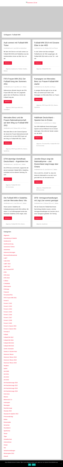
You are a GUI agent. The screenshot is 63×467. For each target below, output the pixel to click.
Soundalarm (7, 109)
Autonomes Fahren (9, 246)
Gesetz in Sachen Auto (10, 351)
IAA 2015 (6, 380)
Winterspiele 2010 (9, 453)
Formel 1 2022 (8, 323)
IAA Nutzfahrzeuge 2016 (11, 391)
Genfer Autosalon (9, 348)
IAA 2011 (6, 374)
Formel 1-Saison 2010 (10, 326)
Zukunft (6, 456)
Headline (25, 69)
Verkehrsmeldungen (9, 450)
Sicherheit (6, 425)
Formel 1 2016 (8, 314)
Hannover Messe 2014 (10, 360)
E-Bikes (6, 280)
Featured (6, 292)
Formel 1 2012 (8, 303)
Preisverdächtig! (8, 416)
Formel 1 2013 (8, 306)
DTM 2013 (7, 278)
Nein (34, 464)
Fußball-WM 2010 (54, 143)
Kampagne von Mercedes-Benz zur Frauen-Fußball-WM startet (46, 81)
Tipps (5, 436)
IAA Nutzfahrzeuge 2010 (11, 382)
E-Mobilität (7, 283)
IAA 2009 (6, 371)
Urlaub (5, 445)
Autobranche (14, 69)
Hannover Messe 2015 (10, 363)
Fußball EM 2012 (8, 337)
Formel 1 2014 (8, 309)
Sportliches (37, 107)
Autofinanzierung (8, 244)
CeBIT (5, 258)
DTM (5, 272)
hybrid (5, 368)
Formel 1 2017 (8, 317)
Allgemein (8, 69)
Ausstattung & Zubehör (10, 238)
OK (29, 464)
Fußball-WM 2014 (46, 69)
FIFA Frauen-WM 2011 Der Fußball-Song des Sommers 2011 (15, 81)
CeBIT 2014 (7, 263)
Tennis (5, 433)
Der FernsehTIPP (9, 269)
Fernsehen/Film (46, 143)
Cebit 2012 (7, 261)
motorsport (7, 402)
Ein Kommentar (40, 145)
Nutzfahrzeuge (8, 408)
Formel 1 (6, 300)
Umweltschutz (8, 439)
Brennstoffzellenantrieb (10, 255)
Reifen (5, 419)
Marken (6, 71)
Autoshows (7, 249)
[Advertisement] (31, 19)
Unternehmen (7, 442)
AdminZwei (23, 48)
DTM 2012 (7, 275)
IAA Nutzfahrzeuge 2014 (11, 388)
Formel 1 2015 (8, 312)
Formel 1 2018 (8, 320)
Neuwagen (7, 405)
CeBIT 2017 (7, 266)
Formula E (7, 331)
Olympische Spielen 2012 (11, 414)
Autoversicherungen (9, 252)
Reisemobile (7, 422)
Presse (56, 48)
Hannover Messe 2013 (10, 357)
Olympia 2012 (8, 411)
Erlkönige (6, 289)
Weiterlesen (8, 63)
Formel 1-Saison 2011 (10, 329)
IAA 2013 (6, 377)
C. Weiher (23, 86)
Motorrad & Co (8, 399)
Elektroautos (7, 286)
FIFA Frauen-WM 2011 (17, 107)
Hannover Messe (8, 354)
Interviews (7, 394)
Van (5, 447)
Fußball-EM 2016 (8, 340)
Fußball (20, 69)
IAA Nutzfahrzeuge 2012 (11, 385)
